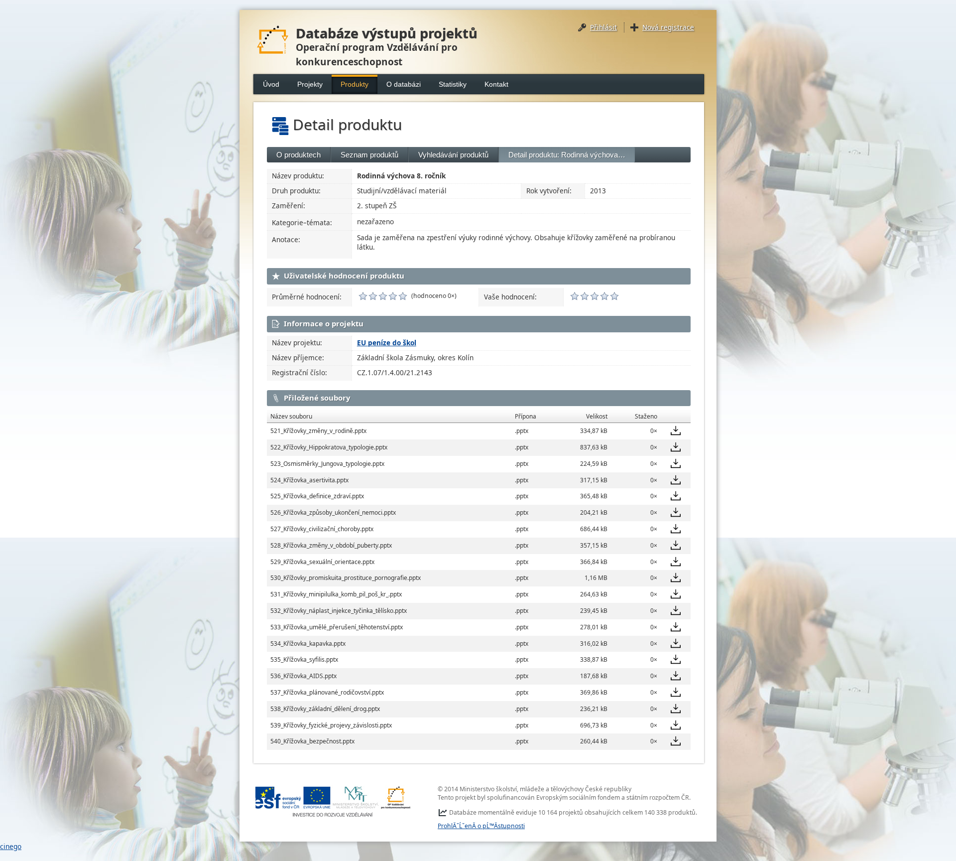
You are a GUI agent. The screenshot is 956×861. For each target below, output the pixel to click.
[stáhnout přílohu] (676, 430)
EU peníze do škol (386, 342)
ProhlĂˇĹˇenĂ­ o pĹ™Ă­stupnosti (481, 826)
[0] (362, 295)
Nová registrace (668, 27)
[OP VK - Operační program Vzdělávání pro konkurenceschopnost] (333, 801)
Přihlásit (603, 27)
